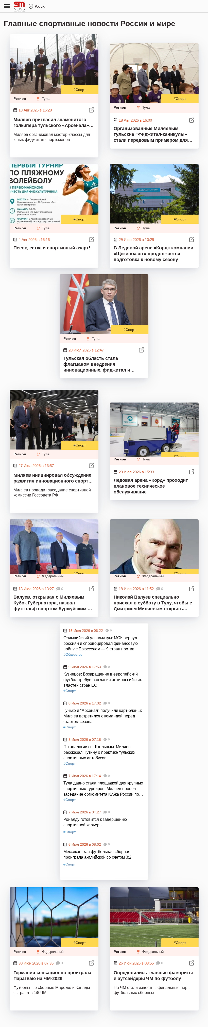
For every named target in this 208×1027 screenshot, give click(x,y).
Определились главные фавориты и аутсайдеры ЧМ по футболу (153, 975)
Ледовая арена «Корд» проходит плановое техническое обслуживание (151, 486)
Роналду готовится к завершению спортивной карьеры (95, 822)
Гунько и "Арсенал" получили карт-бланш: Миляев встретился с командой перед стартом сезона (102, 715)
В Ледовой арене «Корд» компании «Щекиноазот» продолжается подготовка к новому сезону (153, 253)
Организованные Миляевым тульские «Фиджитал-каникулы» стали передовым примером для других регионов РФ (151, 134)
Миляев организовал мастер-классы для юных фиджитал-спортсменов (51, 137)
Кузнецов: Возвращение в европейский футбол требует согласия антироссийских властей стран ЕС (102, 679)
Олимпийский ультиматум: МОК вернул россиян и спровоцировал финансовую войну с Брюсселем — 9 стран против (100, 643)
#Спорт (80, 90)
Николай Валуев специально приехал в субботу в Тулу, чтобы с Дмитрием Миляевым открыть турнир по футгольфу (153, 603)
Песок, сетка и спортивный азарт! (51, 247)
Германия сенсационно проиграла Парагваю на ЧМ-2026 (52, 975)
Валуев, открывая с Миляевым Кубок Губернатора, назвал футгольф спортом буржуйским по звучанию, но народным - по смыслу (53, 603)
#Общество (72, 654)
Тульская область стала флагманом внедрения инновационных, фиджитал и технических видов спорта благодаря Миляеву (96, 364)
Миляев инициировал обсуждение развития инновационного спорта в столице (52, 479)
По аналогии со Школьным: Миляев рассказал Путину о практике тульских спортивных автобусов (99, 752)
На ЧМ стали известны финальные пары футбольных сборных (152, 990)
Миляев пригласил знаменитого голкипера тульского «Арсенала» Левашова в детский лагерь (51, 123)
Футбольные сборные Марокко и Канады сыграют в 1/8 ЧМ (51, 990)
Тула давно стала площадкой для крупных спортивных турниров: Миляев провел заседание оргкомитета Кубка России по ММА (103, 788)
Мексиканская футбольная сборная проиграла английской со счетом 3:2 (97, 854)
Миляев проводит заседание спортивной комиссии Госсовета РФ (52, 492)
